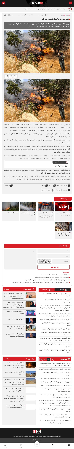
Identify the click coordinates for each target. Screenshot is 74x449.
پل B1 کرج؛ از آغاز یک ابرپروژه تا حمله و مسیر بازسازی (14, 373)
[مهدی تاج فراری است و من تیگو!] (31, 321)
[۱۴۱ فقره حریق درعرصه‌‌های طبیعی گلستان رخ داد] (28, 206)
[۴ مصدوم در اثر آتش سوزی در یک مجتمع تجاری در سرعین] (63, 206)
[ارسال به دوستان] (12, 15)
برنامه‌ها (53, 448)
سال (41, 359)
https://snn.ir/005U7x (62, 185)
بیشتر (6, 289)
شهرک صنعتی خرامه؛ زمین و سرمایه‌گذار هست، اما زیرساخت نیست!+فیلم (56, 390)
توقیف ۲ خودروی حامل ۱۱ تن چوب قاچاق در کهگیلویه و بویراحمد (55, 410)
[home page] (37, 443)
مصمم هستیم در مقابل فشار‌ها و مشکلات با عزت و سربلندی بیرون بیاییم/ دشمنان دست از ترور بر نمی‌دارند (13, 295)
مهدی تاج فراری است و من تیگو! (16, 319)
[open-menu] (70, 3)
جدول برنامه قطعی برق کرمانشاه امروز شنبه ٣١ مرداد (55, 385)
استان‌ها (67, 15)
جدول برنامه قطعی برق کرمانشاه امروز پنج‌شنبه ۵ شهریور (56, 374)
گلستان (62, 15)
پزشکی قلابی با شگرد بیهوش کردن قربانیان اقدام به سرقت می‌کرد (15, 327)
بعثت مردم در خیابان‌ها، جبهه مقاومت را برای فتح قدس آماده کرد (54, 345)
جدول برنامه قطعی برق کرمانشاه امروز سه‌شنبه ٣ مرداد (54, 378)
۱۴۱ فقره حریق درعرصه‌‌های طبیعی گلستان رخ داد (28, 214)
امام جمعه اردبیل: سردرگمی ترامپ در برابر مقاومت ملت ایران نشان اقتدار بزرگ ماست (55, 416)
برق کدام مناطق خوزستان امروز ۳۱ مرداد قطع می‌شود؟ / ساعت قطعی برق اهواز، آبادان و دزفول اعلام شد (54, 364)
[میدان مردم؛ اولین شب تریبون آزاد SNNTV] (31, 313)
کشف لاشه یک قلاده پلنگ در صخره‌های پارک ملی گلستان (64, 234)
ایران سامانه (34, 440)
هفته (48, 359)
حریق (49, 190)
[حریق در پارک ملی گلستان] (10, 206)
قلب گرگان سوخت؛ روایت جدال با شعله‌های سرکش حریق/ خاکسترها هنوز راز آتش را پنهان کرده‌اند (14, 365)
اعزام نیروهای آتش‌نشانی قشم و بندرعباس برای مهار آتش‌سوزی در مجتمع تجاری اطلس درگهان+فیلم (46, 215)
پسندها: (43, 186)
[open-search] (3, 3)
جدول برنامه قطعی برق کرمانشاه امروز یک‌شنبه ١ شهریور (54, 369)
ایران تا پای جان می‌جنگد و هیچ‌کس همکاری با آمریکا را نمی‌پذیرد (15, 335)
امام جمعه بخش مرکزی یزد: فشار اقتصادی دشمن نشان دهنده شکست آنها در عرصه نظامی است (54, 421)
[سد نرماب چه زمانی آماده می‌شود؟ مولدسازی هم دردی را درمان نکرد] (31, 407)
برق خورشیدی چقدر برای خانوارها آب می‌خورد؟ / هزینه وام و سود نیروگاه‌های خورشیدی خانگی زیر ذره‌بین (14, 398)
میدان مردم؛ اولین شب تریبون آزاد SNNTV (15, 312)
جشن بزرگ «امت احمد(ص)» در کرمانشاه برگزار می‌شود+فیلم (57, 300)
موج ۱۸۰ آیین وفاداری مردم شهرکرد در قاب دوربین (56, 329)
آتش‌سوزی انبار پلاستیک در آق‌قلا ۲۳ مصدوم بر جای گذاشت (56, 295)
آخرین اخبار (61, 289)
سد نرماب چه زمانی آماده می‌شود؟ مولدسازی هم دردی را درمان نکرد (15, 406)
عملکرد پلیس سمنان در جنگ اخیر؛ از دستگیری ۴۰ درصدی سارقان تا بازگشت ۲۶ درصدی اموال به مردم (54, 315)
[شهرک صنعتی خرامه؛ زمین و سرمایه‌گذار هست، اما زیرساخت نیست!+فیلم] (31, 390)
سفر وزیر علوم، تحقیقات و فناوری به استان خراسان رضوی (56, 324)
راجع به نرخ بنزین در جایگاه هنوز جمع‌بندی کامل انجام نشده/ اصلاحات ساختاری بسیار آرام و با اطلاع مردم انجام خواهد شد (14, 305)
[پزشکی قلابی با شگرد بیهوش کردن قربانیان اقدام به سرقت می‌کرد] (31, 328)
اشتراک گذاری (7, 186)
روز (52, 359)
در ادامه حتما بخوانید (60, 162)
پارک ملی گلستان (56, 190)
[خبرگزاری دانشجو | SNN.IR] (37, 3)
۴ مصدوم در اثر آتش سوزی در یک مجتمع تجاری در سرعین (63, 214)
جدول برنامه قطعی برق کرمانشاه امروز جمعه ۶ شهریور (55, 319)
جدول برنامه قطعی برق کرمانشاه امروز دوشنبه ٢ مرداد (55, 382)
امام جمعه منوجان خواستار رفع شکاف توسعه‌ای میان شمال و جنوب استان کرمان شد (55, 396)
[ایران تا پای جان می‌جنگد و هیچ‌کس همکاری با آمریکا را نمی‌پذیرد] (31, 335)
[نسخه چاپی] (5, 15)
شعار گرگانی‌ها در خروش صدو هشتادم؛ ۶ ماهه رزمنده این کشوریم (55, 333)
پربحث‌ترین (45, 289)
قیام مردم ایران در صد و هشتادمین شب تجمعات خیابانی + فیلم (54, 351)
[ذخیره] (9, 15)
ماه (44, 359)
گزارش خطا (51, 186)
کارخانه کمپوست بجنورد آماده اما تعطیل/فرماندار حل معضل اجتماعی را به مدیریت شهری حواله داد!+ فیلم (13, 382)
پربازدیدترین (20, 448)
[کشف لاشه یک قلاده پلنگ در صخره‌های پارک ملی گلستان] (63, 226)
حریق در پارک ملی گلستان (61, 166)
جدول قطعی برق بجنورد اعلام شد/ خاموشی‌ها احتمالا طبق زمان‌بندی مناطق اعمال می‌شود (55, 339)
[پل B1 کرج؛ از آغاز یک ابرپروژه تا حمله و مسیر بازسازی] (31, 374)
